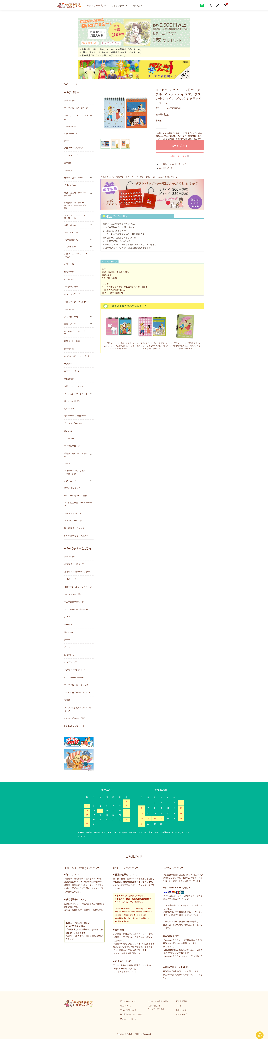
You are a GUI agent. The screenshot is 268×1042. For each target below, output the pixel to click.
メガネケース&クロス (73, 148)
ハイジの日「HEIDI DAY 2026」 (78, 692)
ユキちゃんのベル (72, 401)
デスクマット (70, 438)
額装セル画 (69, 349)
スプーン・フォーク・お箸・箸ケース (75, 216)
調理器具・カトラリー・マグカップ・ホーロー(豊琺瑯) (76, 205)
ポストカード (70, 480)
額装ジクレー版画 (72, 341)
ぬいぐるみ (69, 408)
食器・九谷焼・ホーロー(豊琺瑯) (75, 194)
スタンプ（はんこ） (73, 513)
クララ (67, 639)
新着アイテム (70, 100)
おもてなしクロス (72, 232)
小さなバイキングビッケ (75, 670)
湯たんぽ (68, 431)
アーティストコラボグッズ (76, 108)
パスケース (69, 264)
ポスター (68, 364)
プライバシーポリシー (129, 1019)
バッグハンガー (71, 287)
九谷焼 (67, 700)
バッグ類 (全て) (71, 316)
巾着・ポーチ (70, 324)
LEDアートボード (72, 371)
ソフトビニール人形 (73, 520)
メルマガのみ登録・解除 (158, 1001)
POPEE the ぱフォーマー (75, 726)
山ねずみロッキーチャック (76, 677)
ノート (74, 84)
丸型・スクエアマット (74, 386)
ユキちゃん (69, 632)
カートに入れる (180, 145)
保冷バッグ (69, 271)
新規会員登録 (181, 1001)
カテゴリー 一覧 (95, 5)
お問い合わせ (181, 1010)
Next (146, 113)
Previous (105, 113)
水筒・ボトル (70, 225)
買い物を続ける (166, 168)
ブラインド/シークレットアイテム (78, 117)
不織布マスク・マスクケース (77, 302)
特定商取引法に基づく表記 (131, 1014)
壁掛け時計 (69, 379)
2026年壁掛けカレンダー (75, 528)
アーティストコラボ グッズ (76, 685)
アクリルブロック (72, 446)
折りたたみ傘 (70, 185)
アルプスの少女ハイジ (74, 602)
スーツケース (70, 309)
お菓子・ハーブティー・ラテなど (76, 255)
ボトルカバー (70, 279)
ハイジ (67, 617)
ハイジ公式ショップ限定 (75, 718)
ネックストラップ (72, 294)
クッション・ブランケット (76, 393)
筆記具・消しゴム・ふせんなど (76, 455)
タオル (67, 140)
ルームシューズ (71, 155)
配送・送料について (128, 1001)
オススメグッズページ (74, 564)
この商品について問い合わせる (172, 164)
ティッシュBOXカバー (74, 423)
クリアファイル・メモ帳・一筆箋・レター (76, 472)
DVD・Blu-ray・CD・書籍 (75, 495)
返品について (125, 1006)
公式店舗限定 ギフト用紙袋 (76, 535)
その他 (136, 5)
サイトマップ (181, 1014)
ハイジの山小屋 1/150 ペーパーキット (78, 504)
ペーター (68, 647)
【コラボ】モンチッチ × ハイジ (78, 587)
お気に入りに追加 (178, 156)
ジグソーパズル (71, 133)
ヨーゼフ (68, 624)
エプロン (68, 163)
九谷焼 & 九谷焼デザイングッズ (78, 571)
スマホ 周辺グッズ (72, 488)
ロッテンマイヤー (72, 662)
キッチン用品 (70, 246)
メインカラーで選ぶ (73, 594)
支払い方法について (128, 1010)
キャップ (68, 170)
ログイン (179, 1006)
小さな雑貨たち (71, 239)
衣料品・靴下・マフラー (75, 177)
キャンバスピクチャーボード (77, 356)
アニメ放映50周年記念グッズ (77, 609)
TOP (66, 84)
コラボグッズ (70, 579)
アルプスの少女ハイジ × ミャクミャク (78, 709)
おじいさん (69, 655)
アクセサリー (70, 126)
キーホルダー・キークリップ (76, 332)
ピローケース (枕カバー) (75, 416)
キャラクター (118, 5)
